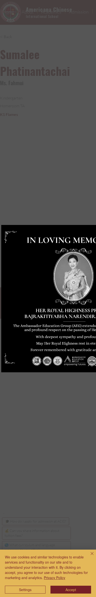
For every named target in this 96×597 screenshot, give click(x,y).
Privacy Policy (54, 577)
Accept (70, 589)
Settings (25, 589)
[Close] (89, 556)
